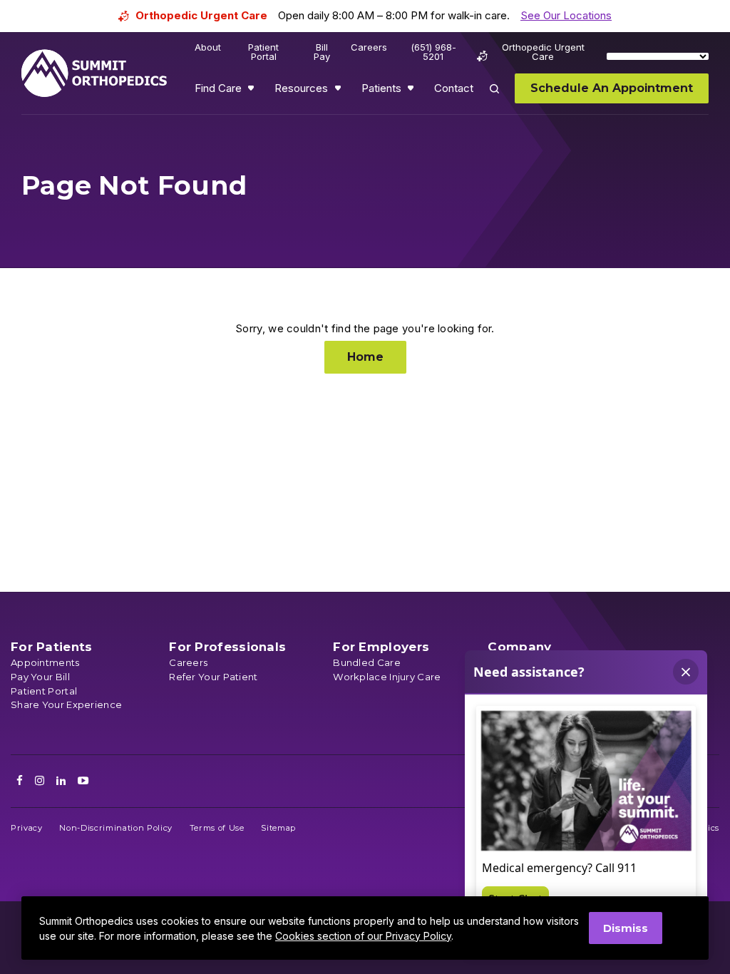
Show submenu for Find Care (252, 91)
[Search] (502, 99)
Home (365, 357)
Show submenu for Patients (412, 91)
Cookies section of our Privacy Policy (363, 936)
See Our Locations (566, 15)
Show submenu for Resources (339, 91)
